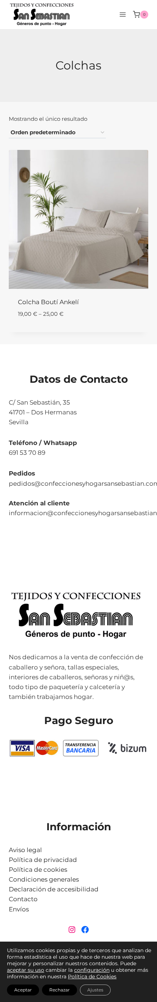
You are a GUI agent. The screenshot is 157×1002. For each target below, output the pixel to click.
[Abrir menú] (122, 14)
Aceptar (23, 990)
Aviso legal (25, 850)
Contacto (23, 899)
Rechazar (59, 990)
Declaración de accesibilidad (54, 889)
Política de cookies (38, 869)
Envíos (19, 909)
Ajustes (95, 990)
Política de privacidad (43, 859)
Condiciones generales (44, 879)
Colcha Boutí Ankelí (48, 302)
